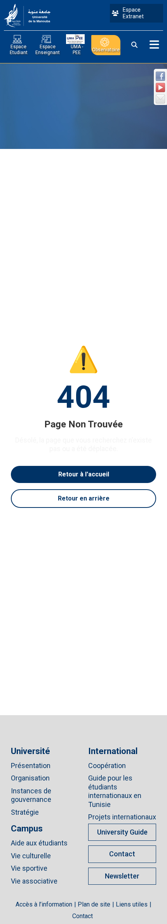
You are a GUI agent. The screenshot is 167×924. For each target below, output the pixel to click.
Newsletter (122, 876)
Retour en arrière (84, 498)
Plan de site (94, 904)
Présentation (30, 765)
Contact (122, 854)
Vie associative (34, 881)
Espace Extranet (133, 13)
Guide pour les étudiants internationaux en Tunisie (114, 791)
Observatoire (106, 49)
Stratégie (25, 812)
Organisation (30, 778)
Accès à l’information (44, 904)
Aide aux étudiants (39, 843)
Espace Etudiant (19, 49)
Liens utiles (132, 904)
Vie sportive (29, 868)
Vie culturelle (31, 856)
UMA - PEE (77, 49)
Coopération (107, 765)
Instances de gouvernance (31, 795)
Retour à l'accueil (83, 474)
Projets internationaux (122, 817)
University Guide (122, 832)
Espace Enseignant (47, 49)
